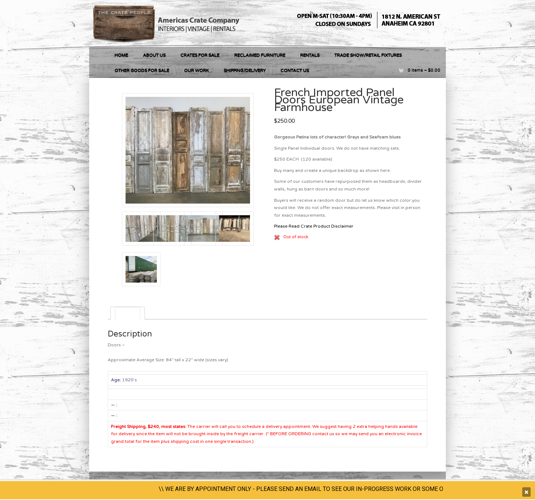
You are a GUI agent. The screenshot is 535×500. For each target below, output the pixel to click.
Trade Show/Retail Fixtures (368, 55)
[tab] (127, 313)
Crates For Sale (200, 55)
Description (127, 313)
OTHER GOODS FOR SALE (142, 70)
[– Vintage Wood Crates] (167, 43)
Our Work (196, 70)
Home (121, 55)
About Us (154, 55)
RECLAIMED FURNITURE (259, 55)
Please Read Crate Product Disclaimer (313, 226)
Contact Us (295, 70)
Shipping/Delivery (245, 70)
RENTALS (310, 55)
